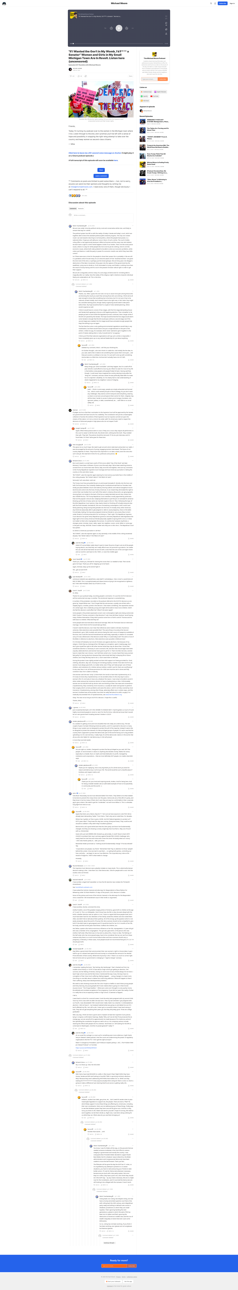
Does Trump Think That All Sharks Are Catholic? (156, 155)
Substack (110, 1286)
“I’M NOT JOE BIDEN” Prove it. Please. (157, 138)
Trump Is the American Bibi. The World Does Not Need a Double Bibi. (158, 146)
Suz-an (84, 345)
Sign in (232, 3)
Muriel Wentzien (78, 866)
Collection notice (132, 1277)
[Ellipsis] (132, 225)
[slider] (118, 44)
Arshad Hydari (77, 949)
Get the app (128, 1281)
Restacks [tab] (81, 208)
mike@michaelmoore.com (81, 187)
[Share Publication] (215, 3)
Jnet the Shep (80, 543)
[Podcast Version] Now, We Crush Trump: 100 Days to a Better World (157, 172)
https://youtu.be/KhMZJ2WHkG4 (86, 1048)
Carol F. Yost (76, 590)
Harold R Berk (77, 879)
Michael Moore (77, 68)
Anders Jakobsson (78, 721)
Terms (124, 1277)
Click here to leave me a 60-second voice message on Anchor (95, 153)
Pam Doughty (77, 445)
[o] (142, 121)
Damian (75, 410)
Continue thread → (109, 1243)
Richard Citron (77, 461)
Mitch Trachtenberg (79, 226)
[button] (105, 28)
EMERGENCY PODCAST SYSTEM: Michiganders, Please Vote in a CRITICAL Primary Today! (158, 121)
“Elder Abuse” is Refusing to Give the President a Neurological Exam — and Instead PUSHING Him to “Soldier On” (157, 180)
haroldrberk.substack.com (84, 887)
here (116, 160)
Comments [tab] (73, 208)
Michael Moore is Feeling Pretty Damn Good (158, 163)
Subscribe (222, 3)
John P (75, 793)
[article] (154, 122)
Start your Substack (114, 1281)
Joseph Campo (80, 428)
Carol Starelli (77, 559)
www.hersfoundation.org (114, 694)
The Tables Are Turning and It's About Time (158, 129)
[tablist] (77, 208)
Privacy (118, 1277)
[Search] (211, 3)
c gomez (75, 707)
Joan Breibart (77, 577)
